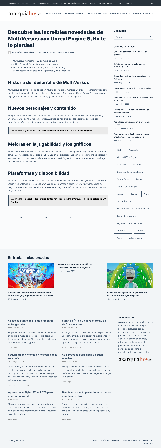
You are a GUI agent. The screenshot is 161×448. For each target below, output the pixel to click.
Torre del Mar (122, 230)
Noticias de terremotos (75, 14)
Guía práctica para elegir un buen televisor (133, 88)
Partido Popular (123, 201)
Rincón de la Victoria (126, 216)
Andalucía (121, 164)
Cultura (118, 3)
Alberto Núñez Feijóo (126, 157)
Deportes (128, 3)
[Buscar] (152, 3)
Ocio (33, 3)
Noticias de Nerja (105, 3)
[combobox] (131, 37)
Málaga (133, 194)
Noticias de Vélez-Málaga (48, 3)
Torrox (139, 230)
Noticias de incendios (97, 14)
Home (95, 440)
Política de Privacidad (110, 440)
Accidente (133, 150)
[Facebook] (20, 217)
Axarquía (137, 164)
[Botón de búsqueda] (150, 37)
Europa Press (122, 179)
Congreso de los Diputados (129, 172)
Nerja (146, 194)
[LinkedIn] (95, 217)
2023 (119, 150)
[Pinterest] (70, 217)
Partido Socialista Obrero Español (132, 208)
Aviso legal (148, 440)
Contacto (148, 444)
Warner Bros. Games (66, 52)
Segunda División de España (130, 223)
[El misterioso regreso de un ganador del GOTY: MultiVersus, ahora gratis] (130, 276)
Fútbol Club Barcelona (126, 186)
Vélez (119, 238)
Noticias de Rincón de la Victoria (74, 3)
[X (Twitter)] (45, 217)
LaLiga (119, 194)
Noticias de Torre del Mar (18, 3)
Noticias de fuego (53, 14)
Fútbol (139, 179)
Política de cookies (131, 440)
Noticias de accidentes (120, 14)
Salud (92, 3)
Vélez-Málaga (135, 238)
